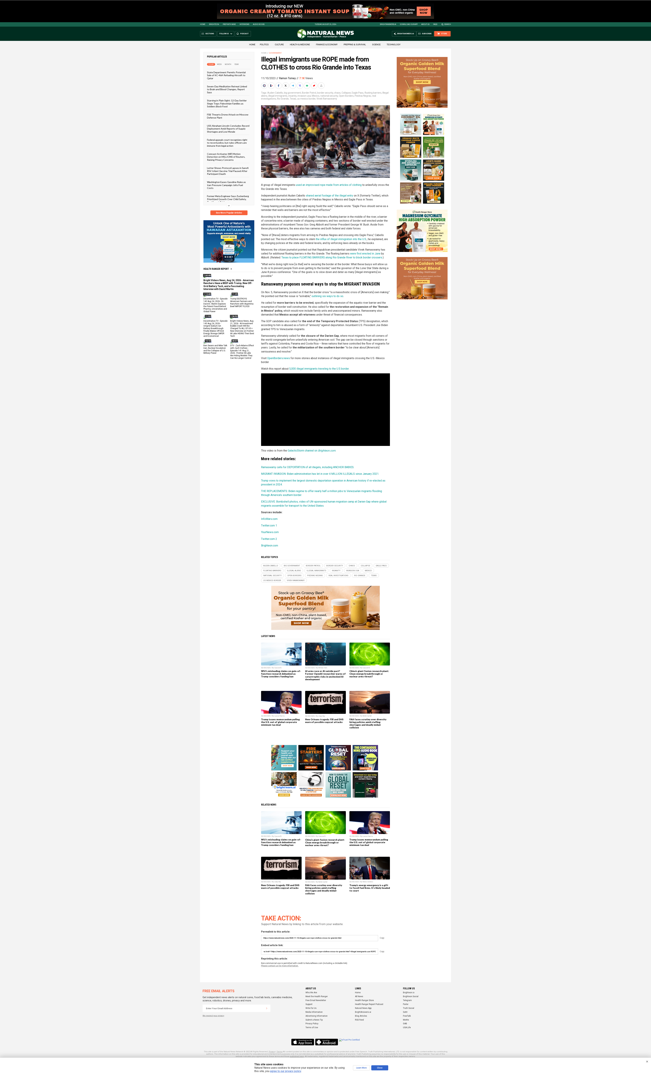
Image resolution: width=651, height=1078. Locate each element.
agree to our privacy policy (285, 1071)
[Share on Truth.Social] (300, 85)
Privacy (272, 1052)
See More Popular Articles (229, 213)
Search (447, 24)
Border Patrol (309, 92)
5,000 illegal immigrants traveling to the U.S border (319, 368)
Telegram (407, 1000)
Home (202, 24)
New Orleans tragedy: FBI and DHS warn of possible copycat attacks (324, 720)
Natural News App (363, 1008)
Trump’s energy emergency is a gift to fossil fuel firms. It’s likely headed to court (369, 888)
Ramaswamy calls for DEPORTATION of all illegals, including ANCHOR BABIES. (307, 467)
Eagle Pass (357, 92)
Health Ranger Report (216, 269)
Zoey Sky (321, 716)
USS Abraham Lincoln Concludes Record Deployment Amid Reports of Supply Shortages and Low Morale (228, 128)
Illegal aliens (294, 571)
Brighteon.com (269, 545)
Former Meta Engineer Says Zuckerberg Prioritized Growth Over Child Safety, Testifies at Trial (228, 199)
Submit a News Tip (314, 1020)
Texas (293, 98)
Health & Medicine (300, 44)
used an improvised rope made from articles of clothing (329, 185)
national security (329, 95)
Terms (279, 1052)
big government (292, 92)
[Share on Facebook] (278, 85)
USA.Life (407, 1027)
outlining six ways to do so (327, 296)
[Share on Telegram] (293, 85)
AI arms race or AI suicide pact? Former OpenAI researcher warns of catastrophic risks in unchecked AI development (325, 675)
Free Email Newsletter (315, 1000)
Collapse (346, 92)
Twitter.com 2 (269, 539)
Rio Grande (283, 98)
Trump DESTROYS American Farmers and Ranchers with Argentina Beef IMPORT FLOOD (241, 303)
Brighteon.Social (410, 996)
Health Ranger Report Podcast (369, 1004)
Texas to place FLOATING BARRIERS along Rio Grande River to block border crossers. (332, 257)
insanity (292, 95)
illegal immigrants (277, 95)
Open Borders (346, 95)
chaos (337, 92)
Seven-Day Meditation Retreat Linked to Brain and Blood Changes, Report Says (227, 89)
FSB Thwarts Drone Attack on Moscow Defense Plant (227, 116)
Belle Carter (367, 716)
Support (308, 1004)
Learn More (361, 1068)
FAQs (435, 24)
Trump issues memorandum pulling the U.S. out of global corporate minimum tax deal (280, 722)
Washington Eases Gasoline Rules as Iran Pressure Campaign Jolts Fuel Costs (226, 185)
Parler (405, 1004)
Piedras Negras (363, 95)
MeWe (406, 1020)
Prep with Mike (229, 24)
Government (275, 53)
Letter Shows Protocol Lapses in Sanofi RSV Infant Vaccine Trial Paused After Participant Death (228, 170)
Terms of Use (311, 1027)
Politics (264, 44)
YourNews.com (270, 532)
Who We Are (311, 992)
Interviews (244, 24)
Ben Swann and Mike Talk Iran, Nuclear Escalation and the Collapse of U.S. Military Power (215, 349)
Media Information (314, 1012)
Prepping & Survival (355, 44)
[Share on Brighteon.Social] (264, 85)
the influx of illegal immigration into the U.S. (341, 239)
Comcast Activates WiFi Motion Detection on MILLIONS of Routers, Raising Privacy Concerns (226, 156)
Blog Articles (361, 1016)
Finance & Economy (327, 44)
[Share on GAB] (307, 85)
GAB (405, 1023)
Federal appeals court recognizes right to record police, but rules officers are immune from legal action (227, 142)
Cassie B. (278, 668)
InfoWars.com (269, 519)
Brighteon (214, 24)
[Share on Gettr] (314, 85)
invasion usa (304, 95)
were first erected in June (365, 253)
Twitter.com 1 (269, 525)
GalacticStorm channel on (312, 450)
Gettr (405, 1012)
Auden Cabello (275, 92)
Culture (279, 44)
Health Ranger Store (364, 1000)
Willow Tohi (322, 668)
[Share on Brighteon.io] (271, 85)
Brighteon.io (408, 992)
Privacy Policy (311, 1023)
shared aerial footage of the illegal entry (329, 195)
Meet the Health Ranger (316, 996)
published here (297, 1056)
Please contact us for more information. (280, 966)
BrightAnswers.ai (388, 24)
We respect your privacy (213, 1016)
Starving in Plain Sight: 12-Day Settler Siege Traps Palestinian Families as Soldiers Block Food (227, 103)
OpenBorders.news (278, 358)
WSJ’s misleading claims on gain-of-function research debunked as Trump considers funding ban (281, 674)
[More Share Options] (321, 85)
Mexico (315, 95)
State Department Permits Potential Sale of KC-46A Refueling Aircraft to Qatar (226, 75)
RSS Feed (359, 1020)
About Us (425, 24)
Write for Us (311, 1008)
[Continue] (266, 1008)
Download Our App (409, 24)
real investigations (338, 575)
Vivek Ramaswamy (327, 98)
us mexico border (306, 98)
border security (325, 92)
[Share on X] (286, 85)
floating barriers (372, 92)
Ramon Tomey (287, 78)
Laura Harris (279, 716)
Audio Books (258, 24)
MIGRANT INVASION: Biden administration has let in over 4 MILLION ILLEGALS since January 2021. (320, 473)
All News (359, 996)
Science (376, 44)
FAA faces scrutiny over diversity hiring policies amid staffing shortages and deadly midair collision (367, 723)
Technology (393, 44)
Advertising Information (316, 1016)
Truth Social (408, 1008)
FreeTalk (407, 1016)
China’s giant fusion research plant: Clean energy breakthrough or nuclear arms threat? (369, 674)
